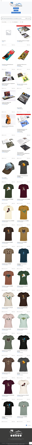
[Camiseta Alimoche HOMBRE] (8, 191)
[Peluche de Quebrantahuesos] (8, 119)
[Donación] (8, 32)
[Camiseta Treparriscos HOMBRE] (8, 212)
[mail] (21, 436)
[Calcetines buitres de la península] (23, 55)
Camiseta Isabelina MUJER (22, 329)
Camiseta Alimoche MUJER (22, 286)
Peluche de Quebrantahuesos (8, 126)
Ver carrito (28, 18)
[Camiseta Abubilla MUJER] (23, 299)
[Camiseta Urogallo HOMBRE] (8, 278)
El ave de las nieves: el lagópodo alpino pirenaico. (8, 84)
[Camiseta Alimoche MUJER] (23, 278)
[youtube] (16, 436)
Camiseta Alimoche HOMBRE (7, 199)
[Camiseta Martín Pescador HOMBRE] (8, 408)
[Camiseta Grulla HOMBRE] (23, 408)
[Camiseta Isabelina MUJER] (23, 321)
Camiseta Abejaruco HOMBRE (23, 220)
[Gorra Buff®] (8, 168)
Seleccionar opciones (4, 203)
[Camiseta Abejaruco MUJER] (8, 299)
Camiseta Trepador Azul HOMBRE (23, 199)
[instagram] (18, 436)
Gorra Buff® (4, 177)
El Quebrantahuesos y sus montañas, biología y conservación (22, 130)
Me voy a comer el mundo (22, 84)
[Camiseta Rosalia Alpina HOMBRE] (23, 255)
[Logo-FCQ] (16, 2)
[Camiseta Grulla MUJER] (8, 321)
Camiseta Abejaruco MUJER (7, 307)
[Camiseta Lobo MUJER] (8, 342)
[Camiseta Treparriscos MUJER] (23, 387)
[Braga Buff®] (23, 98)
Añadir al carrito (4, 69)
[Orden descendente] (10, 22)
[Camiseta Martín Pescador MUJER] (23, 342)
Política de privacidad (22, 443)
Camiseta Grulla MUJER (6, 329)
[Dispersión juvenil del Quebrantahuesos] (8, 143)
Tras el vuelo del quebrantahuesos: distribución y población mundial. (23, 153)
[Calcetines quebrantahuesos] (8, 55)
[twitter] (14, 436)
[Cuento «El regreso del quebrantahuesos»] (8, 95)
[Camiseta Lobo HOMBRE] (23, 234)
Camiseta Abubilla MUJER (22, 307)
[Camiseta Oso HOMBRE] (8, 255)
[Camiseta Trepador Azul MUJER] (8, 387)
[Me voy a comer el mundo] (23, 77)
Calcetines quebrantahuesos (7, 64)
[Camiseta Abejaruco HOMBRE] (23, 212)
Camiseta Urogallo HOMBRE (7, 286)
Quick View (13, 69)
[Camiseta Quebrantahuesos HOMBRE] (23, 167)
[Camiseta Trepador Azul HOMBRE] (23, 191)
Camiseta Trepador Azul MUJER (8, 395)
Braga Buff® (19, 107)
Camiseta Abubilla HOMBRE (7, 242)
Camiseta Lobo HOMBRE (22, 242)
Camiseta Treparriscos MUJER (23, 395)
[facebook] (11, 436)
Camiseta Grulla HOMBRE (22, 416)
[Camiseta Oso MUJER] (8, 364)
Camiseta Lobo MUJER (6, 350)
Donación (4, 40)
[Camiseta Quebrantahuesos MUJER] (23, 364)
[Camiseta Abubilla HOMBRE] (8, 234)
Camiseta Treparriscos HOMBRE (8, 220)
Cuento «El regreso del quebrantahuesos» (6, 103)
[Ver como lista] (22, 22)
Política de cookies (27, 443)
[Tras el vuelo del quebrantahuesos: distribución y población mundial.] (23, 144)
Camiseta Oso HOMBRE (6, 263)
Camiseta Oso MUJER (6, 372)
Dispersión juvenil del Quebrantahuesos (6, 151)
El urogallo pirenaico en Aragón (23, 40)
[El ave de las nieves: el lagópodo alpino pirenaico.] (8, 76)
